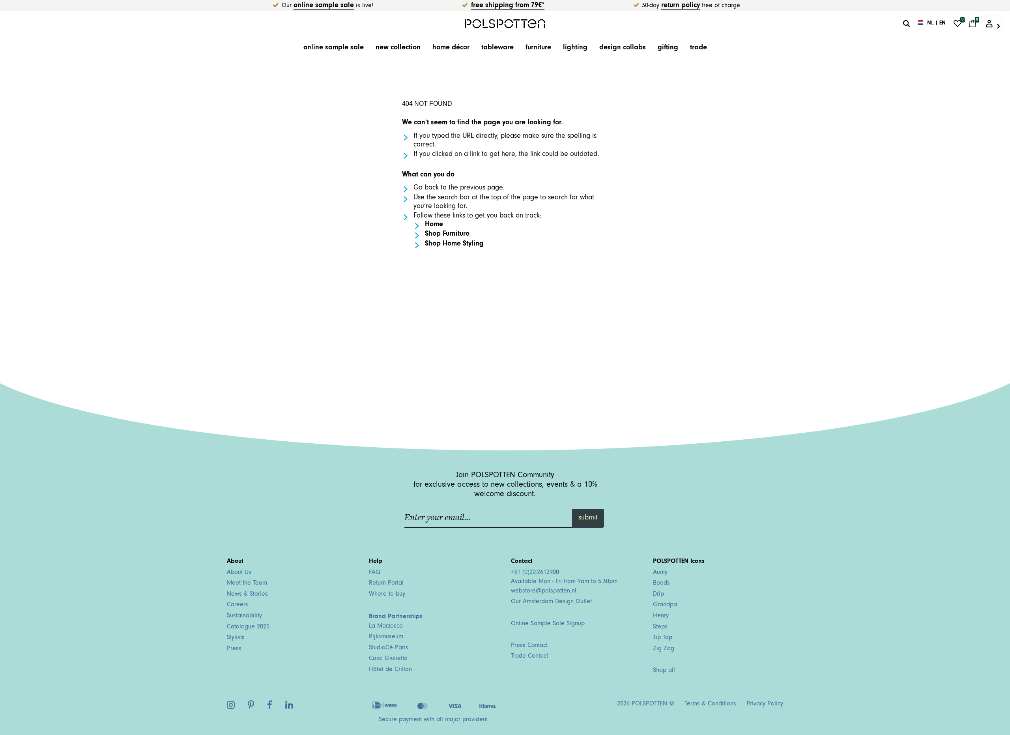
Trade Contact (529, 656)
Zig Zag (663, 649)
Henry (661, 616)
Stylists (236, 638)
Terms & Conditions (710, 704)
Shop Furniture (447, 234)
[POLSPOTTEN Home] (505, 23)
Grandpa (665, 605)
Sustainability (244, 616)
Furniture (538, 48)
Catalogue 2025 (248, 627)
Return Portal (386, 583)
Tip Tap (662, 638)
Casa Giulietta (388, 659)
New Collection (398, 48)
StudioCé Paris (388, 648)
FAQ (374, 573)
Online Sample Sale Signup (548, 624)
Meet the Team (247, 583)
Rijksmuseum (386, 637)
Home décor (450, 48)
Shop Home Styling (454, 244)
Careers (237, 605)
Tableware (497, 48)
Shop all (664, 671)
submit (588, 518)
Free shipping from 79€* (507, 5)
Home (434, 225)
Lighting (575, 48)
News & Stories (247, 594)
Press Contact (529, 646)
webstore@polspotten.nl (543, 591)
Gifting (668, 48)
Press (234, 649)
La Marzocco (386, 626)
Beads (661, 583)
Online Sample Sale (324, 5)
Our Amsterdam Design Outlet (551, 602)
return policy (680, 5)
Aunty (660, 573)
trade (698, 48)
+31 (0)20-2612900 (535, 573)
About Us (239, 573)
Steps (660, 627)
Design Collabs (622, 48)
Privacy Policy (764, 704)
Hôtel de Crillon (390, 670)
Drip (658, 594)
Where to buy (387, 594)
